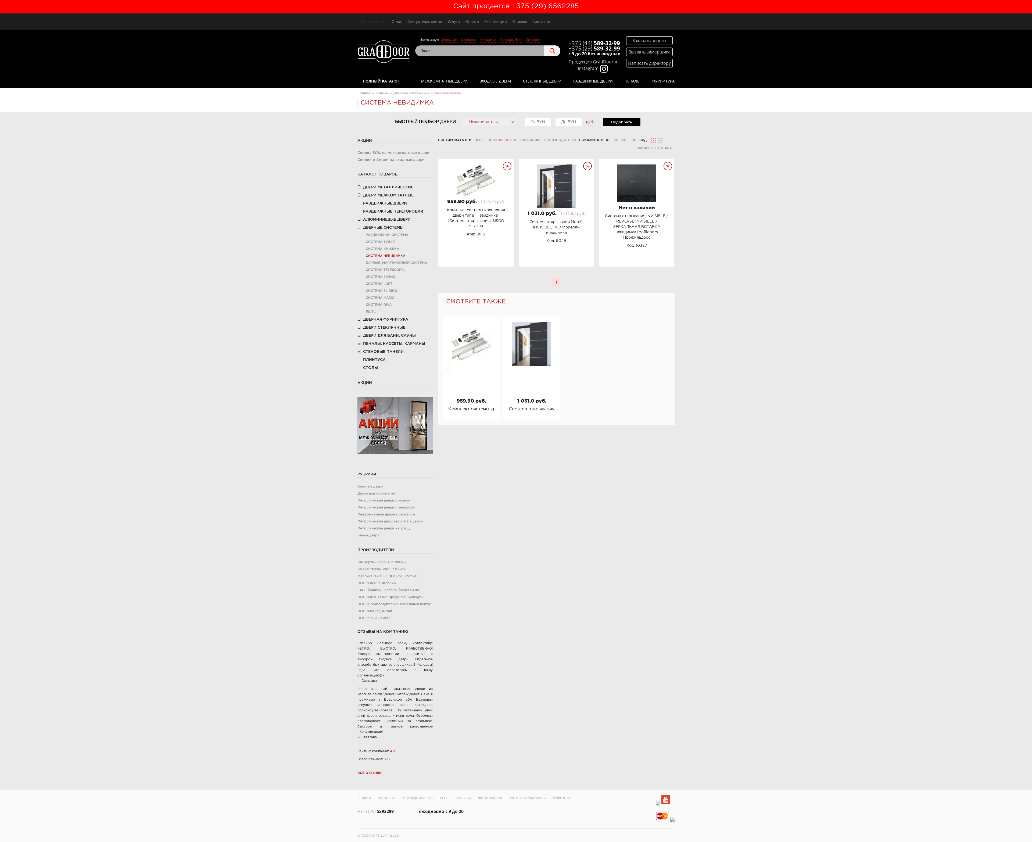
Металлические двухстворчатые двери (390, 521)
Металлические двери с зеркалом (385, 507)
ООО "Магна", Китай (374, 611)
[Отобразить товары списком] (660, 140)
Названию (530, 140)
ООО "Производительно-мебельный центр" (394, 604)
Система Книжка (382, 249)
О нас (397, 21)
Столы (370, 368)
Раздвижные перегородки (393, 211)
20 (616, 140)
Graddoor (533, 39)
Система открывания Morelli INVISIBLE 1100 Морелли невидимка (532, 409)
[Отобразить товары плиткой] (653, 140)
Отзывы (519, 21)
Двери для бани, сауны (389, 335)
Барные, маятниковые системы (397, 262)
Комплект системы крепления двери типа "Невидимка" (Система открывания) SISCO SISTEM (471, 409)
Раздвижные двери (593, 81)
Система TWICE (380, 242)
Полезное (562, 797)
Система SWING (380, 276)
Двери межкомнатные (388, 195)
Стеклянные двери (542, 81)
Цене (479, 140)
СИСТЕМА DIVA (379, 304)
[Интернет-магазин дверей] (383, 52)
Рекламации (495, 21)
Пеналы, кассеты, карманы (394, 343)
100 (633, 140)
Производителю (560, 140)
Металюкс (488, 39)
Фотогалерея (490, 797)
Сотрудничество (418, 797)
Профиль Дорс (510, 39)
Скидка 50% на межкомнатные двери (393, 153)
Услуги (453, 21)
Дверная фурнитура (385, 319)
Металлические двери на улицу (383, 528)
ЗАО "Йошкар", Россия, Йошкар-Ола (388, 590)
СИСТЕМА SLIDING (381, 290)
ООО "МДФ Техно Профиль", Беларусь (390, 597)
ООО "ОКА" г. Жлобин (376, 583)
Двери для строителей (376, 493)
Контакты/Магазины (527, 797)
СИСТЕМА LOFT (379, 283)
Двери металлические (388, 187)
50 (624, 140)
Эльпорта (468, 39)
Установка (387, 797)
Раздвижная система (387, 235)
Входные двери (495, 81)
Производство (373, 21)
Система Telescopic (385, 269)
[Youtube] (665, 800)
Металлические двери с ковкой (383, 500)
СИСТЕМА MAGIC (380, 297)
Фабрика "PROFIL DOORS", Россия (387, 576)
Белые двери (368, 535)
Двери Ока (449, 39)
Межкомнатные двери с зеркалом (386, 514)
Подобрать (621, 122)
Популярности (502, 140)
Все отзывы (369, 773)
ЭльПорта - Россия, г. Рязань (381, 562)
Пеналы (632, 81)
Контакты (541, 21)
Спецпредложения (424, 21)
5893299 (375, 811)
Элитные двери (370, 486)
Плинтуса (374, 359)
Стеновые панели (383, 351)
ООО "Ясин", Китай (373, 618)
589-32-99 (594, 43)
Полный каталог (381, 81)
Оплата (472, 21)
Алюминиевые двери (387, 219)
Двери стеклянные (384, 327)
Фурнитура (663, 81)
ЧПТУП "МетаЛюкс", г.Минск (381, 569)
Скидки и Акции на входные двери (391, 160)
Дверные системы (383, 227)
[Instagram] (658, 803)
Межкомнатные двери (444, 81)
